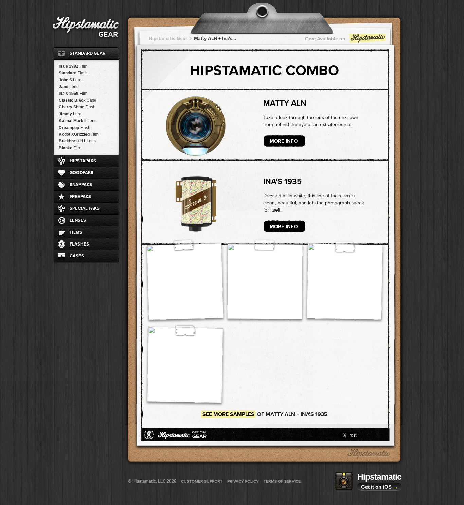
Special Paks (85, 208)
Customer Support (201, 481)
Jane (68, 86)
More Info (284, 141)
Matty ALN (284, 103)
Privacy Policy (243, 481)
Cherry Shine (77, 107)
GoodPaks (81, 172)
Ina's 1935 (282, 181)
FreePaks (80, 196)
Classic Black (77, 100)
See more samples (228, 414)
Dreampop (74, 127)
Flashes (79, 244)
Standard (73, 73)
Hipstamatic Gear (168, 38)
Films (76, 232)
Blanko (70, 148)
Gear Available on (325, 38)
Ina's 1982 (73, 66)
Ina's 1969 (73, 93)
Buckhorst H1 (77, 141)
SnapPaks (81, 184)
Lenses (78, 220)
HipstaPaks (83, 161)
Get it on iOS (379, 487)
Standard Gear (87, 53)
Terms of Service (282, 481)
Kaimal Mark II (77, 120)
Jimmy (70, 114)
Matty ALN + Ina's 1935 (215, 38)
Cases (77, 256)
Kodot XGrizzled (79, 134)
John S (70, 80)
